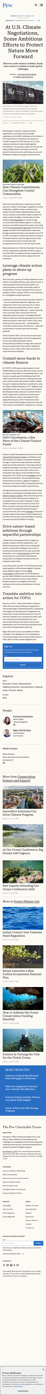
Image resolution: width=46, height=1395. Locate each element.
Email (5, 655)
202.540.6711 (8, 760)
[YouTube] (17, 1265)
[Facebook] (4, 1265)
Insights (6, 1201)
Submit (23, 665)
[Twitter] (14, 1265)
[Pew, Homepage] (8, 5)
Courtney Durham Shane (23, 716)
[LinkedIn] (11, 1265)
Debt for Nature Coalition (12, 496)
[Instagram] (7, 1265)
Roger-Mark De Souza (22, 730)
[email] (14, 725)
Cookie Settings (23, 1391)
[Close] (43, 1369)
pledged (32, 475)
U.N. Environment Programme (19, 228)
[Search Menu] (36, 5)
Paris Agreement (16, 220)
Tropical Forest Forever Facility (14, 457)
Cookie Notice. (18, 1386)
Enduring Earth (24, 553)
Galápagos (29, 511)
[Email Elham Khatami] (4, 763)
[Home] (22, 1127)
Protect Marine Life (27, 901)
